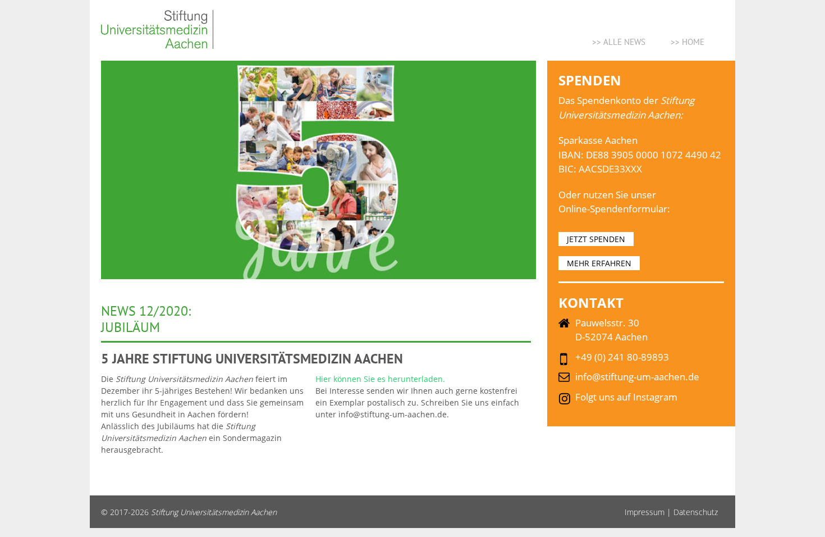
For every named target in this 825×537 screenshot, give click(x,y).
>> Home (687, 42)
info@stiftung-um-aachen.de (637, 376)
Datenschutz (695, 512)
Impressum (644, 512)
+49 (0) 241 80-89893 (622, 357)
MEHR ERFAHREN (599, 263)
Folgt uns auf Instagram (626, 396)
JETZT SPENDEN (596, 239)
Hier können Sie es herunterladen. (380, 379)
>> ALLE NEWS (618, 42)
